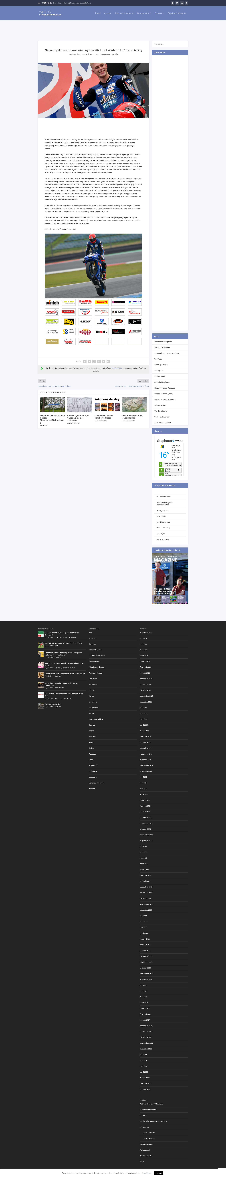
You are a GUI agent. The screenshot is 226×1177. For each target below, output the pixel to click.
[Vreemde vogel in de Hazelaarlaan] (134, 404)
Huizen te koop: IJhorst (163, 394)
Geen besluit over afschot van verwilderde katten (65, 674)
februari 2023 (145, 875)
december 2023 (146, 817)
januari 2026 (145, 673)
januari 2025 (145, 742)
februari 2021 (145, 1014)
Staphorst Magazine (177, 13)
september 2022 (146, 904)
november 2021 (146, 962)
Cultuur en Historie (61, 637)
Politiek (92, 731)
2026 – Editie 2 (149, 1138)
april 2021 (144, 1002)
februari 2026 (145, 667)
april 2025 (144, 725)
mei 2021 (143, 997)
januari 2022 (145, 950)
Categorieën (143, 13)
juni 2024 (143, 783)
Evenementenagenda (163, 342)
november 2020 (146, 1031)
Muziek (92, 713)
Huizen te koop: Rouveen (164, 388)
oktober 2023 (145, 829)
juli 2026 (143, 638)
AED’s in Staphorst (162, 382)
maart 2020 (144, 1078)
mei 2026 (143, 650)
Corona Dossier (95, 650)
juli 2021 (143, 985)
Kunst (91, 696)
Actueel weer (159, 376)
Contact (158, 13)
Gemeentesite (160, 405)
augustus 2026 (146, 632)
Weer (142, 1162)
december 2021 (146, 956)
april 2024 (144, 794)
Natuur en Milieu (96, 719)
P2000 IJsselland (160, 365)
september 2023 (146, 835)
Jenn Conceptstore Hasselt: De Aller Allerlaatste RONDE (64, 664)
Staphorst (93, 765)
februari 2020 (145, 1083)
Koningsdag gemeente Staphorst (153, 1121)
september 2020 (146, 1043)
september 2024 (146, 765)
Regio (74, 668)
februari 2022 (145, 945)
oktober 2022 (145, 898)
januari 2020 (145, 1089)
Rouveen (92, 754)
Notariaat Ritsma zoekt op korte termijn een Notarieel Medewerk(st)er (63, 654)
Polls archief (145, 1150)
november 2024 (146, 754)
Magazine (93, 702)
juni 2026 (143, 644)
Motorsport (105, 54)
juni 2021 (143, 991)
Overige (92, 725)
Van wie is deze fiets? (53, 704)
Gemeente (93, 684)
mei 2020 (143, 1066)
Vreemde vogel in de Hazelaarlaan (132, 416)
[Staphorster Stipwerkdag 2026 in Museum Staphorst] (41, 634)
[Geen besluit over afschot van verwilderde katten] (41, 675)
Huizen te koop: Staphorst (165, 399)
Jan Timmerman (163, 522)
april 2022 (144, 933)
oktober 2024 (145, 760)
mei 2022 (143, 927)
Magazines (144, 1127)
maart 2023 (144, 869)
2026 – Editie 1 (149, 1133)
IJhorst (91, 690)
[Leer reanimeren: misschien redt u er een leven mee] (41, 695)
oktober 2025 (145, 690)
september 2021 (146, 973)
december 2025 (146, 679)
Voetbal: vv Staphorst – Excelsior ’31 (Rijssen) (63, 643)
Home (98, 13)
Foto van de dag (95, 673)
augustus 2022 (146, 910)
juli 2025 (143, 708)
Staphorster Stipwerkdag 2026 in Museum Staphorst (62, 634)
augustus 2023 (146, 841)
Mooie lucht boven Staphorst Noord (104, 416)
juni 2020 (143, 1060)
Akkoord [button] (159, 1173)
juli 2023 (143, 846)
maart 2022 (144, 939)
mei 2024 (143, 788)
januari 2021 (145, 1020)
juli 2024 (143, 777)
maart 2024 (144, 800)
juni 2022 (143, 921)
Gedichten (93, 679)
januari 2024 (145, 812)
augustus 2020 (146, 1049)
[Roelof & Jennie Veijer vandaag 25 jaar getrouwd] (79, 404)
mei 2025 (143, 719)
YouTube (158, 359)
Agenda (107, 13)
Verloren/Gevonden (162, 417)
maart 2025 (144, 731)
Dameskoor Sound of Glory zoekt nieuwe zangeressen (61, 684)
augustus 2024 (146, 771)
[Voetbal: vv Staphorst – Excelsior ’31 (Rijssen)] (41, 645)
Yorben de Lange (163, 528)
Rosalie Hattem (163, 505)
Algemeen (58, 668)
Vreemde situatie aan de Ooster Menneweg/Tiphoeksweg (52, 419)
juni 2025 (143, 713)
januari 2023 (145, 881)
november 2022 (146, 893)
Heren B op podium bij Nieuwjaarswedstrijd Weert (71, 3)
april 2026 (144, 655)
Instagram (158, 370)
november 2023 (146, 823)
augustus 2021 (146, 979)
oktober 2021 (145, 968)
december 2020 (146, 1026)
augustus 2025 (146, 702)
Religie (91, 748)
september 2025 (146, 696)
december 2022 (146, 887)
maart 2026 (144, 661)
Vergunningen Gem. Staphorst (167, 353)
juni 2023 (143, 852)
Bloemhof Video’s (164, 497)
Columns (92, 644)
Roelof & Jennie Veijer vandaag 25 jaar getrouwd (78, 417)
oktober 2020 (145, 1037)
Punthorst (93, 736)
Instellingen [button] (146, 1173)
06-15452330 (117, 368)
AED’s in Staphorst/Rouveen (151, 1104)
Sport (56, 646)
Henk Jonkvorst (163, 510)
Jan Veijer (161, 534)
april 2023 (144, 864)
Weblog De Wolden (162, 347)
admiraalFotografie (165, 502)
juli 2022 (143, 916)
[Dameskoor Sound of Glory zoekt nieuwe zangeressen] (41, 685)
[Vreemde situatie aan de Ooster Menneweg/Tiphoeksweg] (52, 404)
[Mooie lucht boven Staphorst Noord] (107, 404)
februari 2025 (145, 736)
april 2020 (144, 1072)
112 (90, 632)
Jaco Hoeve (161, 516)
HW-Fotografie (163, 539)
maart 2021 (144, 1008)
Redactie (84, 54)
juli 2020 (143, 1054)
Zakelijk (92, 788)
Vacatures (58, 657)
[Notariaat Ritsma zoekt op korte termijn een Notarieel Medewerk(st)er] (41, 654)
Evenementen (72, 637)
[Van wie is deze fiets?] (41, 706)
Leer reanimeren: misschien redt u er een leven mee (64, 695)
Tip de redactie (160, 411)
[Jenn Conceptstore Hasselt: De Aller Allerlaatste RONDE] (41, 665)
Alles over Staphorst (124, 13)
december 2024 (146, 748)
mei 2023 (143, 858)
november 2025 (146, 684)
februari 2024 (145, 806)
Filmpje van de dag (96, 667)
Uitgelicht (114, 54)
